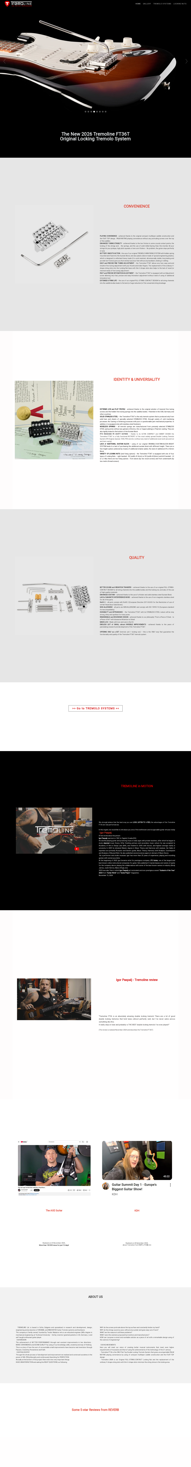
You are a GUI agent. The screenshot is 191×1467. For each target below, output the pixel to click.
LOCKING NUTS (180, 4)
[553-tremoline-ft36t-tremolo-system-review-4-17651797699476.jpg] (54, 1168)
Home (138, 4)
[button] (96, 708)
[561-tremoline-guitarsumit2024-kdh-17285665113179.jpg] (137, 1168)
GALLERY (147, 4)
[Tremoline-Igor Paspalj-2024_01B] (54, 831)
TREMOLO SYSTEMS (162, 4)
